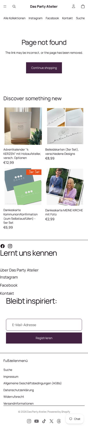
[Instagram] (10, 246)
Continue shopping (44, 68)
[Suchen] (14, 6)
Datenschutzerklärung (18, 390)
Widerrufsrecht (13, 397)
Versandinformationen (18, 403)
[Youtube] (36, 421)
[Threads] (59, 421)
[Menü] (5, 6)
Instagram (36, 18)
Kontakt (67, 18)
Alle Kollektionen (14, 18)
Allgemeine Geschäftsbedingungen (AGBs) (32, 383)
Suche (80, 18)
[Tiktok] (44, 421)
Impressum (10, 376)
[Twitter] (51, 421)
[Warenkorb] (83, 6)
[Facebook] (2, 246)
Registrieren (44, 338)
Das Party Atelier (36, 411)
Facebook (52, 18)
